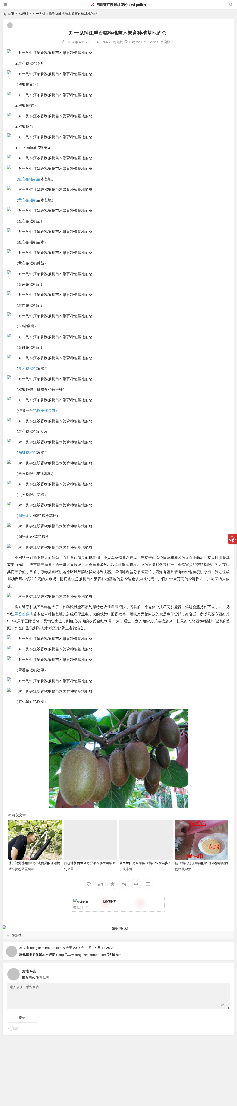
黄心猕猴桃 (27, 200)
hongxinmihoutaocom (46, 948)
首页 (11, 14)
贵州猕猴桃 (27, 368)
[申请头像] (224, 972)
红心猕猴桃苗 (29, 179)
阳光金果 (25, 516)
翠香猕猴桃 (24, 614)
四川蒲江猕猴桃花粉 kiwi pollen (120, 5)
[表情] (222, 1005)
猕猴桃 (23, 14)
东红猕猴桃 (27, 452)
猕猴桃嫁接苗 (44, 411)
